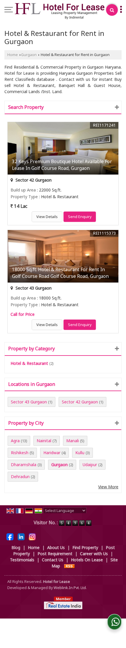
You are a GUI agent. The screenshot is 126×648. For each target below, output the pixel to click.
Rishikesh (19, 452)
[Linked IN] (21, 536)
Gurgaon (29, 54)
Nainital (44, 440)
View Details (47, 216)
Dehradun (20, 476)
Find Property (85, 547)
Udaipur (90, 464)
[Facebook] (9, 536)
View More (108, 487)
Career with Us (94, 553)
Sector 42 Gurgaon (80, 402)
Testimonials (22, 559)
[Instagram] (32, 536)
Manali (72, 440)
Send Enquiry (79, 216)
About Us (56, 547)
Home (12, 54)
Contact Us (52, 559)
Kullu (79, 452)
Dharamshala (23, 464)
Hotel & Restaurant (29, 363)
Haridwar (51, 452)
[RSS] (69, 566)
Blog (15, 547)
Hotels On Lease (87, 559)
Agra (15, 440)
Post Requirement (55, 553)
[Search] (112, 10)
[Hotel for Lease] (59, 11)
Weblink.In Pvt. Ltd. (70, 587)
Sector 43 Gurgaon (29, 402)
